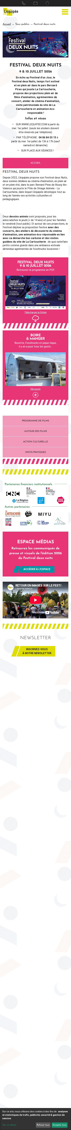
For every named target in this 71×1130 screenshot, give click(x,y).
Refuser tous (43, 1125)
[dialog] (35, 1119)
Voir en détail (9, 1125)
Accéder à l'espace (36, 569)
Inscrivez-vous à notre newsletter (36, 651)
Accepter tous (60, 1125)
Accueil (7, 24)
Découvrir (36, 389)
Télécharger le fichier (35, 312)
